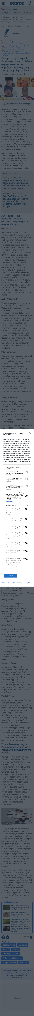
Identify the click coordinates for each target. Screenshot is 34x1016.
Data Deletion (6, 582)
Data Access (17, 582)
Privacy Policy (28, 582)
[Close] (30, 433)
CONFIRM (10, 575)
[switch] (26, 472)
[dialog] (17, 508)
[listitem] (17, 467)
